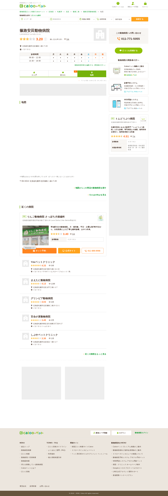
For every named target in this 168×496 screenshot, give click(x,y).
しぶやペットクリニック (44, 335)
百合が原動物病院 (41, 316)
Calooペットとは (118, 6)
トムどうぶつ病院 (125, 118)
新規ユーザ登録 (133, 6)
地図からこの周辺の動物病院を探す (90, 188)
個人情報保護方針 (55, 457)
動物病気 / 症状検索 (28, 457)
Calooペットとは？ (28, 468)
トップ (34, 75)
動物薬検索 (25, 461)
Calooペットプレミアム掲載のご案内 (127, 447)
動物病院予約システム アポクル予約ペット (129, 457)
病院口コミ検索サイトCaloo (82, 447)
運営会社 (23, 486)
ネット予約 (40, 251)
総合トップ (25, 447)
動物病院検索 (26, 450)
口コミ (68, 73)
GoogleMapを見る (97, 195)
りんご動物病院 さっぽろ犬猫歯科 (46, 216)
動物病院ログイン (141, 433)
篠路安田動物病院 (90, 12)
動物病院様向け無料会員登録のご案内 (127, 450)
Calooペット (32, 12)
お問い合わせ (45, 486)
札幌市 (59, 12)
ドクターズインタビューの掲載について (128, 454)
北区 (67, 12)
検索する (140, 19)
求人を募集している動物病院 (32, 464)
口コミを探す (36, 15)
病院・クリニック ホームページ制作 (126, 464)
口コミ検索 (25, 454)
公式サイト (70, 251)
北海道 (51, 12)
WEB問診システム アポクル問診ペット (127, 461)
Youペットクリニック (43, 262)
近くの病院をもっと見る (95, 354)
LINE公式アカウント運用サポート (125, 472)
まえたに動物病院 (41, 280)
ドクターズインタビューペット (83, 450)
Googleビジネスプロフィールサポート (127, 468)
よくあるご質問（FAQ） (57, 450)
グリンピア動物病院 (42, 298)
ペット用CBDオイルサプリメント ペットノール (90, 454)
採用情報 (33, 486)
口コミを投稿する (130, 50)
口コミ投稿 (25, 472)
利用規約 (51, 454)
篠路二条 (76, 12)
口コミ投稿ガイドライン (57, 447)
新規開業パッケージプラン (123, 475)
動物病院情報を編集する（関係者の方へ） (90, 65)
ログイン (145, 6)
